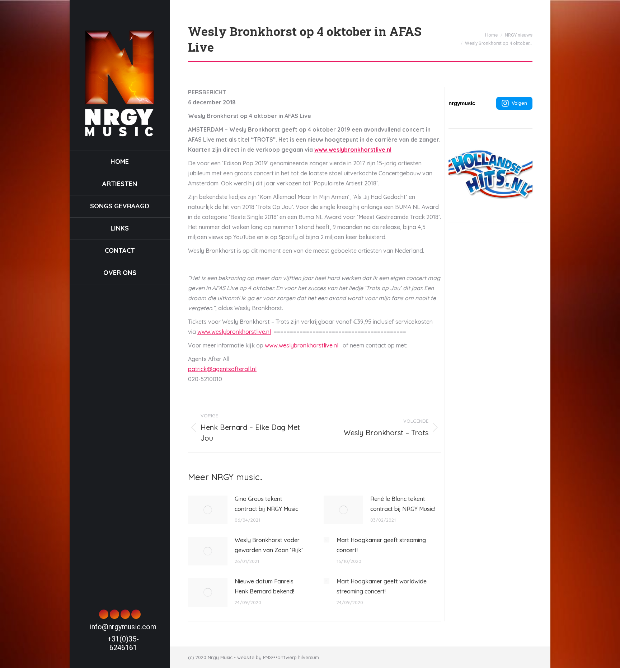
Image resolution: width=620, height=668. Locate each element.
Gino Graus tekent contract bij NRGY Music (266, 503)
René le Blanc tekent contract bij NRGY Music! (402, 503)
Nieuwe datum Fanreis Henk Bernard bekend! (264, 586)
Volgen (519, 103)
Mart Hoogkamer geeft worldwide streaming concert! (382, 586)
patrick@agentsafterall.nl (222, 369)
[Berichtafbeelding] (207, 510)
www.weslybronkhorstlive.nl (352, 149)
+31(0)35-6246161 (123, 643)
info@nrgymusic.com (123, 626)
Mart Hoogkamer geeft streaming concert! (381, 545)
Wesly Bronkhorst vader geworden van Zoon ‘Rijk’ (269, 545)
